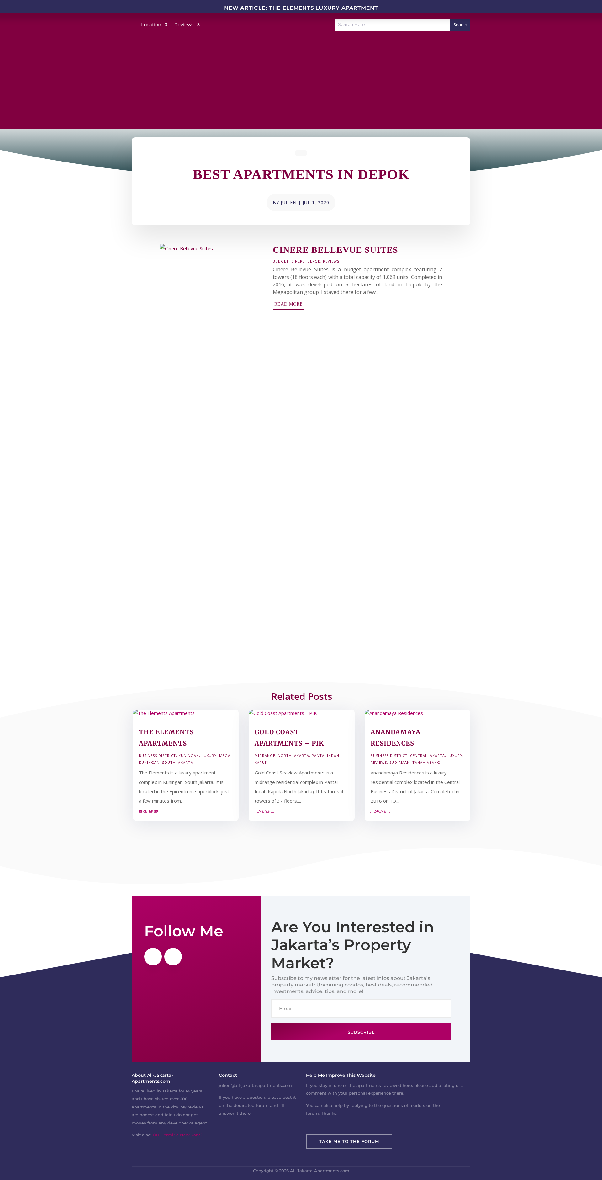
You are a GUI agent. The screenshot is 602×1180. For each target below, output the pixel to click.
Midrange (265, 755)
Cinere (298, 261)
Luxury (209, 755)
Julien (289, 202)
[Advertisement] (301, 85)
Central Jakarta (427, 755)
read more (288, 304)
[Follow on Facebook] (153, 956)
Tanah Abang (426, 762)
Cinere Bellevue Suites (335, 250)
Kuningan (188, 755)
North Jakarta (293, 755)
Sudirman (399, 762)
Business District (157, 755)
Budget (281, 261)
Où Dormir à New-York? (177, 1134)
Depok (313, 261)
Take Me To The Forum (349, 1141)
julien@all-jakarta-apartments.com (255, 1085)
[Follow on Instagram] (173, 956)
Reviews (331, 261)
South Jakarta (177, 762)
